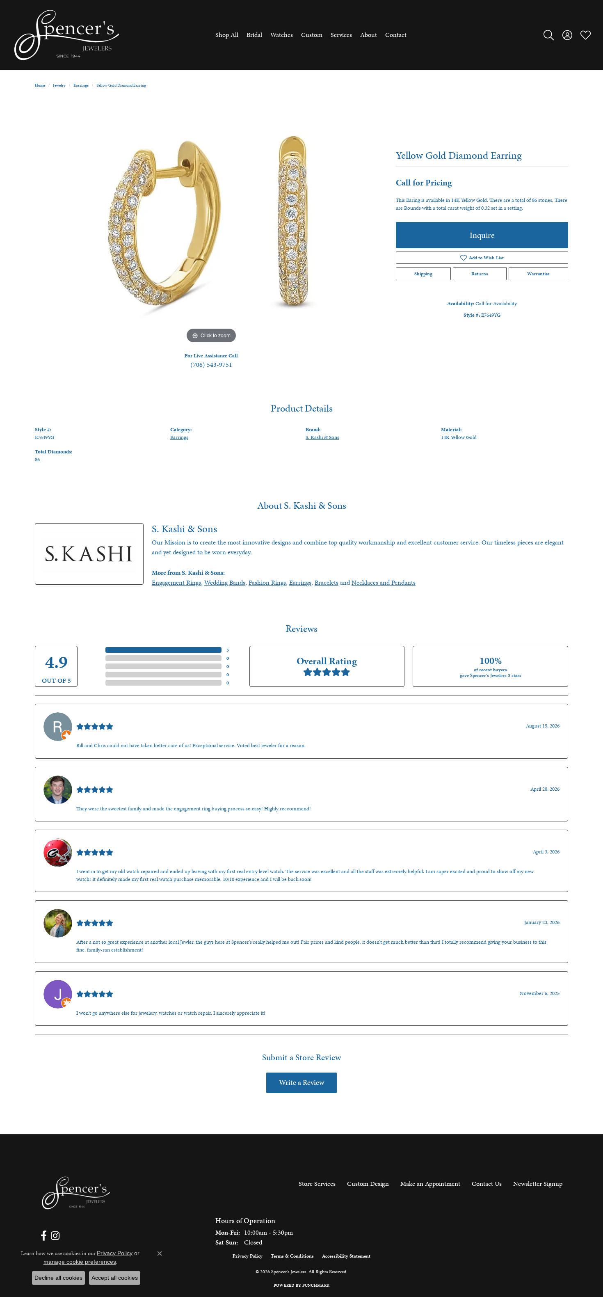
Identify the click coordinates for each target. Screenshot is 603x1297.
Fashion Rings (267, 582)
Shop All (226, 34)
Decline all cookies (58, 1277)
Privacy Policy (248, 1256)
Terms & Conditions (292, 1256)
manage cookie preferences (79, 1261)
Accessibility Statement (346, 1256)
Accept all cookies (114, 1277)
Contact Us (487, 1183)
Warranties (538, 273)
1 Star (96, 682)
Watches (281, 34)
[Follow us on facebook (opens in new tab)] (44, 1236)
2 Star (96, 674)
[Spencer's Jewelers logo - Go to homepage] (66, 35)
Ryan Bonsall (93, 717)
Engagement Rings (176, 582)
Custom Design (368, 1183)
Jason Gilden (93, 984)
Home (40, 85)
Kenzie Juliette (96, 913)
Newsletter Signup (537, 1183)
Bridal (254, 34)
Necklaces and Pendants (384, 582)
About (368, 34)
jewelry (59, 85)
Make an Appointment (430, 1183)
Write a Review (301, 1082)
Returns (479, 273)
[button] (549, 35)
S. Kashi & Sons (322, 437)
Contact (396, 34)
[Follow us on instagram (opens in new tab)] (55, 1236)
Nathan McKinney (101, 780)
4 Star (96, 658)
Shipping (423, 273)
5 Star (96, 650)
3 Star (96, 666)
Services (341, 34)
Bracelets (326, 582)
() (228, 650)
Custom (311, 34)
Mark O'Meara (95, 843)
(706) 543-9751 (211, 364)
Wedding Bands (224, 582)
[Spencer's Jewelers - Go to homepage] (76, 1193)
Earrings (81, 85)
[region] (211, 222)
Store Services (317, 1183)
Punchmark (315, 1285)
